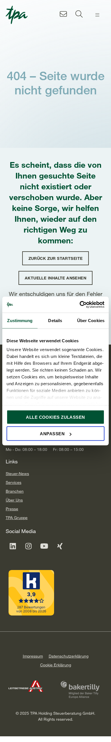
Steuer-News (17, 473)
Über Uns (14, 500)
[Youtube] (44, 546)
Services (13, 482)
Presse (12, 508)
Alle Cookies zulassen (55, 416)
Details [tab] (55, 320)
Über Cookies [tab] (90, 320)
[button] (97, 15)
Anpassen (52, 433)
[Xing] (60, 546)
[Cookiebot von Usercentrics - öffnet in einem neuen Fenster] (79, 304)
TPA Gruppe (17, 517)
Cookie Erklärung (55, 664)
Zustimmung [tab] (19, 320)
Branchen (15, 491)
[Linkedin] (13, 546)
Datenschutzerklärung (69, 656)
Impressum (33, 656)
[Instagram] (28, 546)
